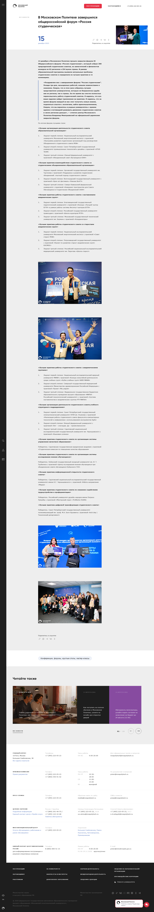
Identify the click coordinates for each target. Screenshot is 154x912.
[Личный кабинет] (3, 450)
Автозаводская (93, 833)
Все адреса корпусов (21, 761)
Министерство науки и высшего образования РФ (23, 894)
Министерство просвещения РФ (91, 894)
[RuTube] (128, 893)
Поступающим (92, 6)
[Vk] (120, 893)
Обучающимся (114, 6)
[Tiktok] (116, 893)
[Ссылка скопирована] (93, 40)
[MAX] (113, 893)
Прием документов (20, 774)
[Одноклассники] (136, 893)
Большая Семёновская (87, 830)
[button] (138, 731)
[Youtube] (124, 893)
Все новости (24, 17)
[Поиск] (3, 441)
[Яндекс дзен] (132, 893)
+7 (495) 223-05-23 (134, 6)
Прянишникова (84, 835)
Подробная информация (22, 811)
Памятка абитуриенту (53, 816)
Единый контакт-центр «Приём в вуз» (28, 814)
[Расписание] (3, 459)
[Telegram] (139, 893)
